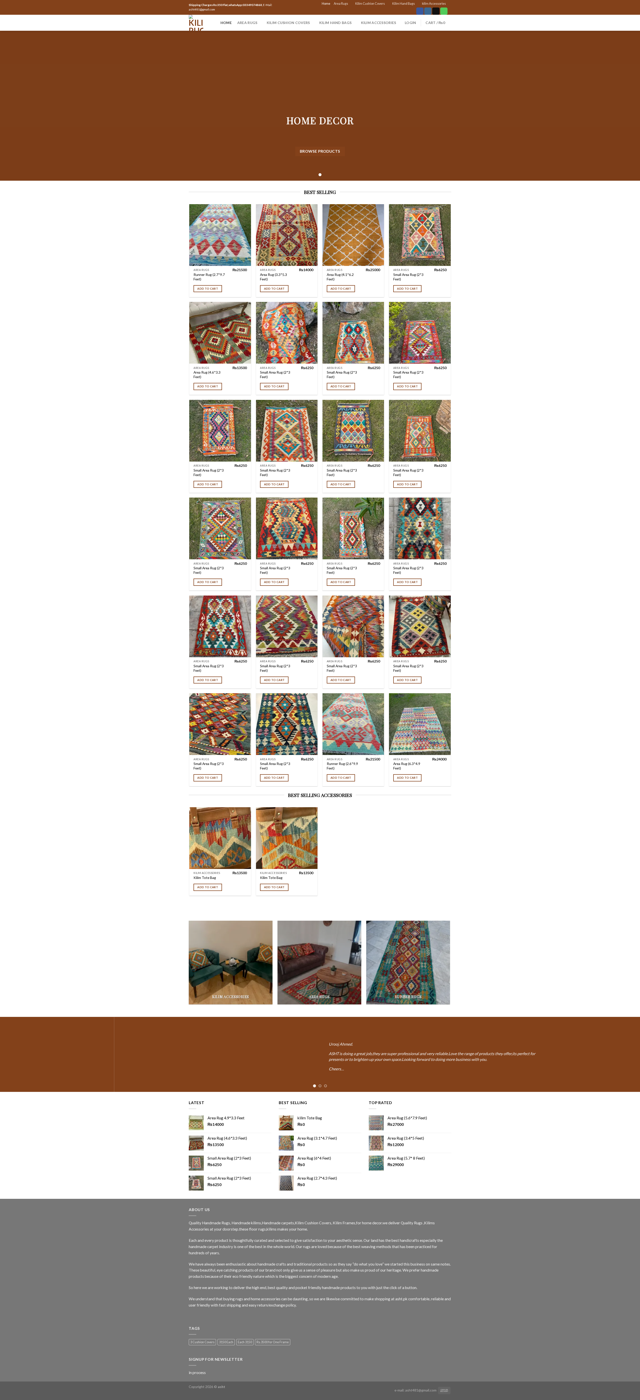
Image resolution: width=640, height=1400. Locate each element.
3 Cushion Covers (202, 1342)
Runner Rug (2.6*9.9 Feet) (342, 765)
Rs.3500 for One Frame (272, 1342)
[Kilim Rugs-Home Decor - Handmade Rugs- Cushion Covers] (196, 23)
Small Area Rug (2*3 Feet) (408, 276)
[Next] (621, 1054)
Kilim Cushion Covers (370, 3)
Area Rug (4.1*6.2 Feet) (340, 276)
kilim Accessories (434, 3)
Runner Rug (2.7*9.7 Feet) (209, 276)
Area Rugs (341, 3)
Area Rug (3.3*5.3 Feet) (273, 276)
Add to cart (207, 288)
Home (326, 3)
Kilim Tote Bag (205, 877)
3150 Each (226, 1342)
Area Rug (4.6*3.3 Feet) (207, 374)
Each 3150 (245, 1342)
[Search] (213, 23)
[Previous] (19, 1054)
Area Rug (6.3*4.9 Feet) (406, 765)
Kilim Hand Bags (403, 3)
